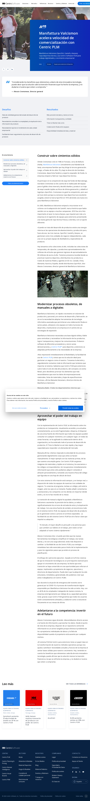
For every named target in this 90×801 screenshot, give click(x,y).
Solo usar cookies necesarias (19, 408)
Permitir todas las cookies (71, 408)
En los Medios (39, 761)
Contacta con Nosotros (79, 757)
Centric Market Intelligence (7, 768)
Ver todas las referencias (75, 684)
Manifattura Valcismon (51, 164)
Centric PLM (47, 357)
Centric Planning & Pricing (8, 762)
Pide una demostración (15, 183)
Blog (36, 765)
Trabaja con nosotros (39, 778)
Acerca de (71, 3)
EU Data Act (56, 782)
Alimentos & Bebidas (25, 761)
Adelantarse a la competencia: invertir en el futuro (13, 176)
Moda (20, 757)
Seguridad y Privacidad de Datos (58, 766)
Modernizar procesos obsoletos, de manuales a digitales (14, 164)
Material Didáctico (41, 769)
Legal (54, 757)
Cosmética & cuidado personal (24, 774)
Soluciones (25, 3)
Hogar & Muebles (24, 769)
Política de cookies (58, 771)
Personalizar (44, 408)
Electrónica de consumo (23, 780)
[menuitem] (9, 757)
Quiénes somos (40, 757)
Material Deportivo (25, 765)
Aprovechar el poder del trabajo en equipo (14, 170)
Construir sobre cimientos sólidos (14, 160)
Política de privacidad (59, 761)
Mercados (34, 3)
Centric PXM (6, 780)
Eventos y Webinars (61, 3)
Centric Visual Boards (6, 775)
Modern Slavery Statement (57, 776)
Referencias (43, 3)
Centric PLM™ (57, 347)
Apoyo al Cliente (77, 761)
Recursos (50, 3)
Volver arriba (79, 796)
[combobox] (82, 781)
